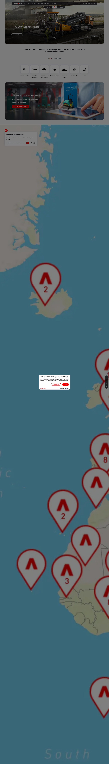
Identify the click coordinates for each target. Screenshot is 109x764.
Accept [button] (65, 384)
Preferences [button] (56, 384)
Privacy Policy (43, 388)
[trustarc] (67, 388)
